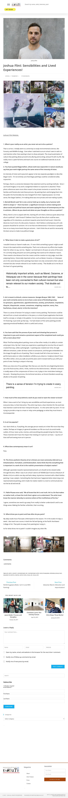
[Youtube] (16, 777)
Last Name (6, 698)
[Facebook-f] (6, 777)
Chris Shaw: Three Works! (54, 615)
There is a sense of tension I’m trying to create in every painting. (33, 385)
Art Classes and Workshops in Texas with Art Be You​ (56, 795)
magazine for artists (8, 575)
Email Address (7, 687)
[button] (4, 4)
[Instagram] (13, 777)
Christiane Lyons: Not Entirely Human (34, 613)
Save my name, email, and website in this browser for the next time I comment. (33, 652)
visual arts (36, 575)
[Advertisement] (34, 742)
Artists (7, 76)
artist (10, 573)
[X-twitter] (9, 777)
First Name (6, 693)
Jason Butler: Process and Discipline (13, 616)
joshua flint (58, 573)
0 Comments (26, 76)
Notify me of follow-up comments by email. (21, 657)
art (7, 573)
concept (14, 573)
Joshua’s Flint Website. (11, 135)
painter (17, 575)
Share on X (57, 287)
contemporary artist (33, 573)
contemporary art (22, 573)
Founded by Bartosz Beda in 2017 (34, 795)
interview (52, 573)
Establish (15, 76)
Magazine (27, 767)
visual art (29, 575)
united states (22, 575)
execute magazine (44, 573)
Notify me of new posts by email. (17, 661)
